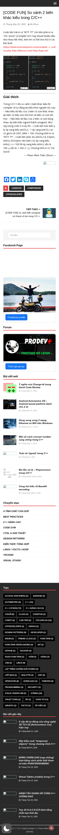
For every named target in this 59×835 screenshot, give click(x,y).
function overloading (19, 645)
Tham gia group (16, 366)
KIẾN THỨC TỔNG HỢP (16, 544)
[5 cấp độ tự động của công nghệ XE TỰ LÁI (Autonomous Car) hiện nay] (9, 728)
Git (41, 645)
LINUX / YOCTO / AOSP (16, 549)
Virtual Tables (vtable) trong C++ (37, 776)
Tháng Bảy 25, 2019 (16, 24)
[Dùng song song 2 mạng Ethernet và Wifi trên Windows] (9, 426)
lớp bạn (11, 675)
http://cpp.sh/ (40, 50)
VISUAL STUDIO (12, 560)
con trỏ (25, 620)
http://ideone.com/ (22, 50)
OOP (41, 675)
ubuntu (10, 705)
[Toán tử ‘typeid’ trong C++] (9, 459)
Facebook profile (16, 317)
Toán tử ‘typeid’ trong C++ (33, 453)
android (39, 596)
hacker (25, 651)
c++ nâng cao (35, 608)
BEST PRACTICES (13, 516)
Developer (38, 632)
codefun (16, 188)
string (36, 693)
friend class (27, 638)
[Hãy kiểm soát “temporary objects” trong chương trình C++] (9, 747)
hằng (45, 657)
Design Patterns (15, 632)
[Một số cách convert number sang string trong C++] (9, 443)
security (34, 687)
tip (28, 699)
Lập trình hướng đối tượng (21, 669)
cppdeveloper (14, 194)
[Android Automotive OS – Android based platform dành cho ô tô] (9, 407)
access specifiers (16, 596)
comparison (34, 188)
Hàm (32, 657)
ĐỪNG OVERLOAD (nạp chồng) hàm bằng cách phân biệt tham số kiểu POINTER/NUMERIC (36, 760)
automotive (13, 602)
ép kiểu (40, 705)
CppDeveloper (28, 828)
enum (9, 638)
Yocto (26, 705)
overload (30, 681)
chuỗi (9, 614)
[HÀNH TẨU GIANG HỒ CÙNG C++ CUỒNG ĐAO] (9, 800)
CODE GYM (9, 527)
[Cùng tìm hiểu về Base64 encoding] (9, 493)
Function (46, 638)
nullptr (27, 675)
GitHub (10, 651)
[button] (6, 828)
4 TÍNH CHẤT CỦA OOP (16, 511)
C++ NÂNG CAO (12, 522)
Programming (14, 687)
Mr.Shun (34, 24)
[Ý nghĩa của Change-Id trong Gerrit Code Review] (9, 391)
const (10, 620)
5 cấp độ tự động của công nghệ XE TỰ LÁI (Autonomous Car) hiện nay (37, 724)
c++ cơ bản (13, 608)
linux (20, 663)
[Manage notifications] (51, 827)
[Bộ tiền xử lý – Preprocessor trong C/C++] (9, 476)
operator (12, 681)
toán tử (41, 699)
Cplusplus (44, 620)
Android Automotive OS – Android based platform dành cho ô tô (35, 404)
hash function (14, 657)
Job (8, 663)
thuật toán (13, 699)
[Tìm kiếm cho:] (29, 235)
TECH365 (8, 555)
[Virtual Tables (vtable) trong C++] (9, 783)
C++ (29, 602)
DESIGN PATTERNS (14, 538)
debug (34, 626)
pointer (47, 681)
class (23, 614)
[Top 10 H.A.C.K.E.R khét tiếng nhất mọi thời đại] (9, 816)
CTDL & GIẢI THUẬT (14, 533)
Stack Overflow (15, 693)
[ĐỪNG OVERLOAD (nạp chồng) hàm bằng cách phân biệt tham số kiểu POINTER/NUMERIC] (9, 764)
